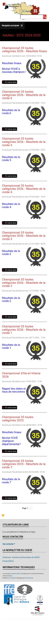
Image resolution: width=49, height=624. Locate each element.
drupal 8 (13, 578)
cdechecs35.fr (16, 573)
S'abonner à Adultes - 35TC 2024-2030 (3, 515)
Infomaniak (29, 578)
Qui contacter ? (9, 544)
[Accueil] (12, 6)
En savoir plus (11, 82)
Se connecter (27, 11)
